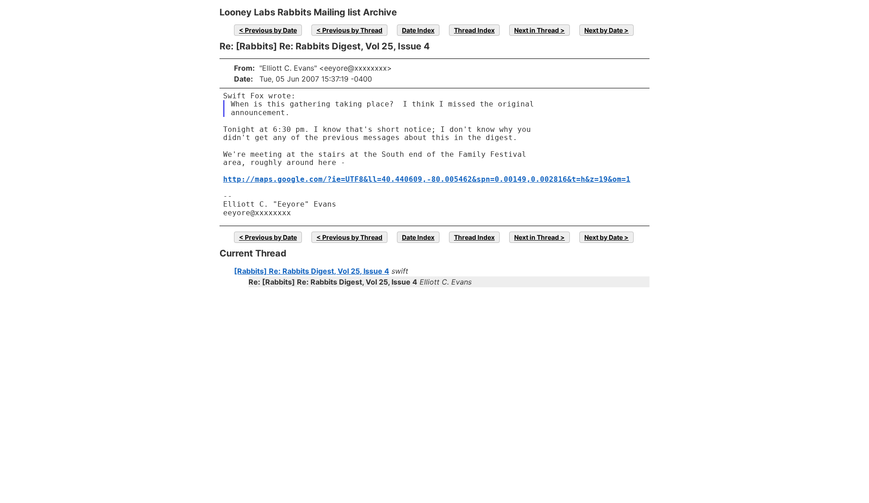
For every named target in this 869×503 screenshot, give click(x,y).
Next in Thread (536, 30)
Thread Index (474, 30)
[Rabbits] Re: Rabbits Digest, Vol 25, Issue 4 (311, 271)
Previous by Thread (352, 30)
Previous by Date (271, 30)
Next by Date (603, 30)
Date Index (418, 30)
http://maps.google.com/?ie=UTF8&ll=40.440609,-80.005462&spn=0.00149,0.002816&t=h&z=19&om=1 (426, 179)
